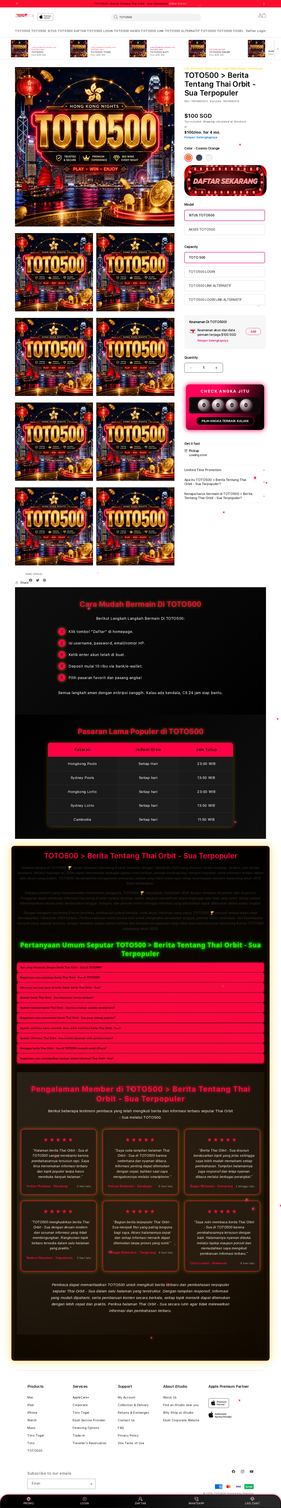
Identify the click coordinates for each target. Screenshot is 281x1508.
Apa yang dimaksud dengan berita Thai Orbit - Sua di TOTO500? (61, 967)
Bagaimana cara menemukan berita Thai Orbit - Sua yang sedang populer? (67, 1018)
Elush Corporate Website (181, 1420)
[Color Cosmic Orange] (188, 158)
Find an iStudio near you (181, 1405)
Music (31, 1428)
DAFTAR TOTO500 (88, 31)
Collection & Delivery (133, 1405)
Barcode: (216, 101)
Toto (31, 1443)
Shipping (209, 121)
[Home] (24, 15)
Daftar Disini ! (178, 3)
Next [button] (264, 4)
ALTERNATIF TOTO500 (198, 31)
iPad (30, 1405)
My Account (127, 1397)
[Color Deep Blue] (199, 157)
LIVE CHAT (252, 1503)
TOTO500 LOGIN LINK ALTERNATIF (215, 300)
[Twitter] (39, 581)
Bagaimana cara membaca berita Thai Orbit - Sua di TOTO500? (60, 977)
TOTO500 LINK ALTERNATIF (210, 286)
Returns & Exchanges (133, 1412)
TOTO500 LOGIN (202, 272)
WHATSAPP (196, 1503)
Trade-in (79, 1435)
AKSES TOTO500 (143, 31)
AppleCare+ (81, 1397)
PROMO (28, 1503)
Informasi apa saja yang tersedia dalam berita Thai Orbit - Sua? (60, 987)
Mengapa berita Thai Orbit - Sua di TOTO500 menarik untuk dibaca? (63, 1048)
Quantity (191, 357)
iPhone (32, 1412)
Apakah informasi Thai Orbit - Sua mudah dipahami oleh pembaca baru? (66, 1038)
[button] (22, 31)
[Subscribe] (90, 1484)
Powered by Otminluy (240, 1493)
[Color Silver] (209, 157)
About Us (170, 1397)
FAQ (121, 1428)
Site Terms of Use (131, 1443)
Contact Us (126, 1420)
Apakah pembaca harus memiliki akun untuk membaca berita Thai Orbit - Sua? (70, 1028)
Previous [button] (17, 4)
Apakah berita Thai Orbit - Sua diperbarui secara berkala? (56, 997)
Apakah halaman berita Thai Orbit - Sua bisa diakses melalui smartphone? (67, 1008)
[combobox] (156, 17)
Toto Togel (35, 1435)
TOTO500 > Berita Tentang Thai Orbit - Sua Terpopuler (140, 3)
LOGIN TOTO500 (116, 31)
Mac (30, 1397)
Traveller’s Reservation (90, 1443)
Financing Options (86, 1428)
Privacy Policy (128, 1435)
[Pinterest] (45, 581)
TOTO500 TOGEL (230, 31)
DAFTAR (140, 1503)
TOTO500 (22, 31)
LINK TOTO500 (168, 31)
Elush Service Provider (89, 1420)
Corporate (80, 1405)
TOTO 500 (197, 257)
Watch (32, 1420)
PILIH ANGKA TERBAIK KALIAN (225, 421)
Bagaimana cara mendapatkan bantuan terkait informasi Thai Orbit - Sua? (67, 1058)
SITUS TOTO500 (60, 31)
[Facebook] (32, 581)
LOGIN (84, 1503)
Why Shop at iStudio (178, 1412)
